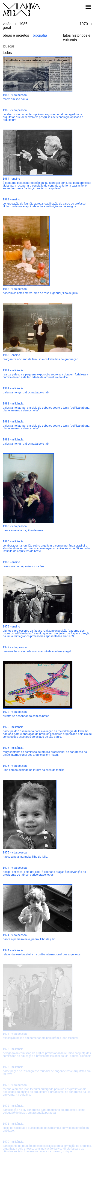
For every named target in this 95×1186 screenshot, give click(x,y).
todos (7, 53)
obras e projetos (16, 35)
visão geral (7, 26)
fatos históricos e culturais (76, 37)
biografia (40, 35)
